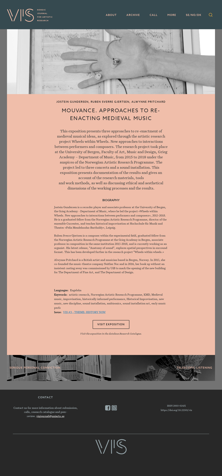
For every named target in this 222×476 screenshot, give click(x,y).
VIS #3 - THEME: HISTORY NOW (84, 312)
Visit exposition (111, 324)
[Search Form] (210, 15)
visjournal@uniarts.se (50, 416)
